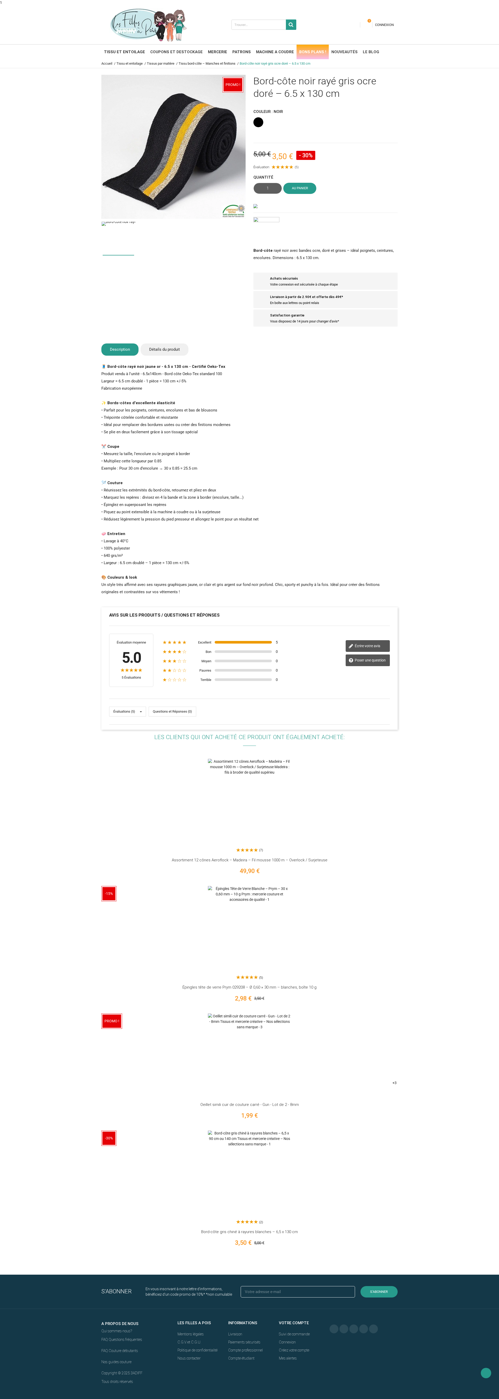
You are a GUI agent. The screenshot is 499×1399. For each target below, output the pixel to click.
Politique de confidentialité (198, 1350)
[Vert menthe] (412, 1074)
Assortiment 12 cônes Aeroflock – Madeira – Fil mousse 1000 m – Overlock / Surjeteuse (249, 860)
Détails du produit (164, 349)
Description (120, 349)
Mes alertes (288, 1358)
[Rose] (412, 1052)
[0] (366, 25)
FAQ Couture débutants (119, 1351)
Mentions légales (191, 1334)
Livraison (235, 1334)
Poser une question (370, 660)
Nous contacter (189, 1358)
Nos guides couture (116, 1362)
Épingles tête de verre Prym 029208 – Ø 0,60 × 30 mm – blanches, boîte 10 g (249, 987)
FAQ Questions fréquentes (121, 1339)
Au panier (300, 188)
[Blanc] (412, 1029)
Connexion (287, 1342)
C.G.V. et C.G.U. (189, 1342)
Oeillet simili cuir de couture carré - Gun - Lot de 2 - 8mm (249, 1104)
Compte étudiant (241, 1358)
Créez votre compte (294, 1350)
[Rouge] (412, 1041)
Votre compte (294, 1323)
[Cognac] (412, 1063)
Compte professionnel (245, 1350)
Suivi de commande (294, 1334)
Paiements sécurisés (244, 1342)
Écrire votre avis (367, 646)
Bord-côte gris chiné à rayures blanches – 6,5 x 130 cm (249, 1231)
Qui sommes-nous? (116, 1331)
